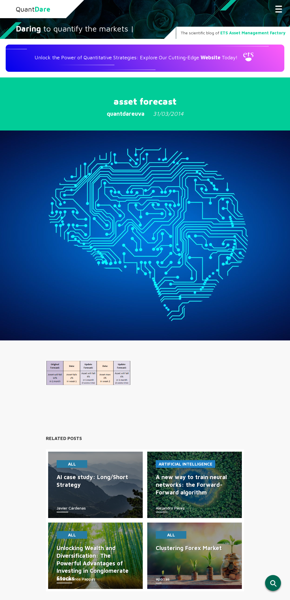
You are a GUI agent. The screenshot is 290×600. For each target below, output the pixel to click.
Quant (33, 9)
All (72, 464)
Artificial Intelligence (185, 464)
